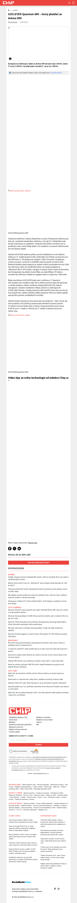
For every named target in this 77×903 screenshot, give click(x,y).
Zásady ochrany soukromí (18, 729)
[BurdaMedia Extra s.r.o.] (20, 711)
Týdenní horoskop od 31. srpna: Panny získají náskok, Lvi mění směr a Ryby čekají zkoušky (53, 857)
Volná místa (13, 720)
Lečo (45, 797)
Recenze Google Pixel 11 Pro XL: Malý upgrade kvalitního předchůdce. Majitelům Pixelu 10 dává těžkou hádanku (22, 828)
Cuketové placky (62, 795)
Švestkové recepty (54, 797)
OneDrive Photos (26, 805)
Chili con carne (28, 795)
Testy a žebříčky (14, 607)
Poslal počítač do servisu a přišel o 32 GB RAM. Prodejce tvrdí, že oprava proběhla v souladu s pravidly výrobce (22, 851)
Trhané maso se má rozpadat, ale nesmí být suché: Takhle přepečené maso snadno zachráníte (53, 849)
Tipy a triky (12, 671)
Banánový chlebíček (15, 795)
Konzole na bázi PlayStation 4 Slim (44, 807)
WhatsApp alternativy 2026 (42, 789)
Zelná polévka (14, 797)
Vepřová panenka (29, 793)
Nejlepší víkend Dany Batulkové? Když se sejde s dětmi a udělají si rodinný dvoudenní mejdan (54, 866)
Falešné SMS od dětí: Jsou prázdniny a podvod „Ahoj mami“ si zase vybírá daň (35, 661)
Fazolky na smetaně (42, 793)
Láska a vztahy (38, 787)
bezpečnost (13, 640)
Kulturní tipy (48, 787)
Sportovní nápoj (39, 795)
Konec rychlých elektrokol (44, 803)
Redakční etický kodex (44, 720)
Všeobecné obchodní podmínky (20, 724)
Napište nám (32, 543)
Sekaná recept (31, 797)
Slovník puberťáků (43, 784)
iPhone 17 (12, 810)
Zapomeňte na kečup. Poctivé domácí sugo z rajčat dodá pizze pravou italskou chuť (53, 841)
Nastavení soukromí (16, 727)
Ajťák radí (56, 787)
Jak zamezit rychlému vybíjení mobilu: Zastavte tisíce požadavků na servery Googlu (23, 821)
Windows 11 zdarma (60, 805)
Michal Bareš (12, 22)
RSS (37, 724)
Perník (40, 797)
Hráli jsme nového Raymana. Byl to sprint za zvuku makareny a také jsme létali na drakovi (23, 844)
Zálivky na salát (51, 795)
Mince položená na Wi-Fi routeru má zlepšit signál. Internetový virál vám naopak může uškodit (22, 837)
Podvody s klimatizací (30, 810)
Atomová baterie (26, 807)
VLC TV (19, 810)
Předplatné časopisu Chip (18, 717)
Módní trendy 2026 (26, 789)
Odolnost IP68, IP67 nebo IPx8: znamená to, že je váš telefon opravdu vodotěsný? (37, 683)
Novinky (15, 10)
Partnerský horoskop (57, 784)
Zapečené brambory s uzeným (24, 799)
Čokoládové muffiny (57, 793)
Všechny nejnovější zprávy (38, 563)
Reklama (12, 722)
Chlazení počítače (29, 803)
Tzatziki (23, 797)
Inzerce (39, 722)
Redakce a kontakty (43, 717)
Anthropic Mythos (14, 807)
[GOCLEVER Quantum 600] (39, 209)
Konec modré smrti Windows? (42, 805)
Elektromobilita (61, 807)
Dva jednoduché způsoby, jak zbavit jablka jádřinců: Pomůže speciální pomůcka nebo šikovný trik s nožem (52, 832)
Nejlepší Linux (43, 810)
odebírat (38, 745)
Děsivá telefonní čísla (29, 784)
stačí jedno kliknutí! (56, 73)
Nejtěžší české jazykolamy (23, 787)
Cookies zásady (14, 732)
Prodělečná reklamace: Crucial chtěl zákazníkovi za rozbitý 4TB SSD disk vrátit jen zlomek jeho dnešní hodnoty (23, 859)
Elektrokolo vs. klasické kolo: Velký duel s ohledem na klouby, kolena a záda (35, 679)
